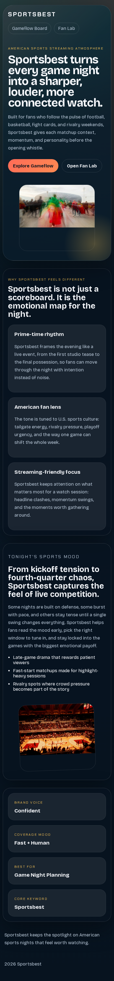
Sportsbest (32, 14)
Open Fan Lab (82, 166)
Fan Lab (66, 28)
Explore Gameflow (33, 166)
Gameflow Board (29, 28)
